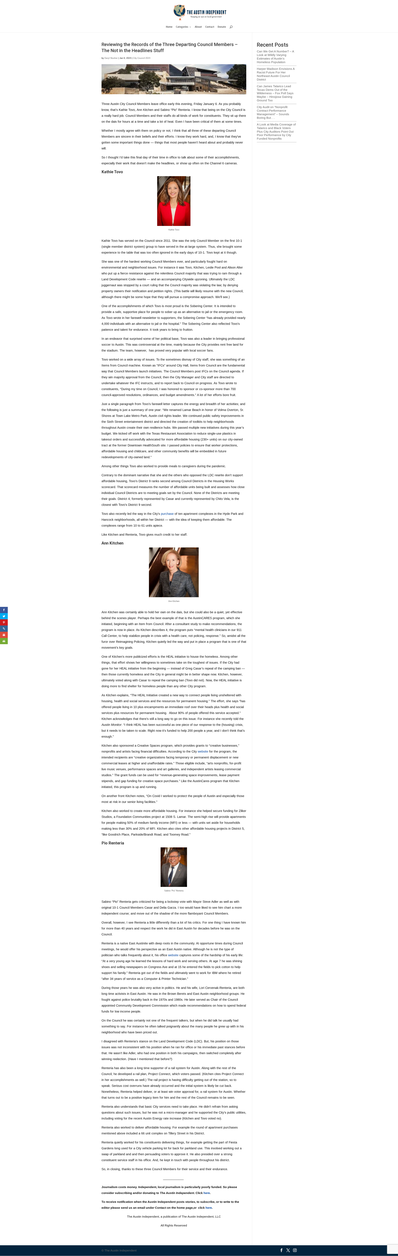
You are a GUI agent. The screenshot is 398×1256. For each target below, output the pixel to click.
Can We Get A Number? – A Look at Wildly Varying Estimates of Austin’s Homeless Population (275, 57)
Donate (222, 27)
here (207, 1193)
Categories (182, 27)
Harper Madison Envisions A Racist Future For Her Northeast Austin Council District (276, 74)
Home (169, 27)
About (198, 27)
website (203, 751)
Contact (209, 27)
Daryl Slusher (111, 58)
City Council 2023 (141, 58)
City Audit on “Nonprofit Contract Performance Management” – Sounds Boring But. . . (273, 112)
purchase (167, 513)
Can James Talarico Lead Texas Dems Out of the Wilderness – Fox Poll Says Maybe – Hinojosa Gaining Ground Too (275, 93)
